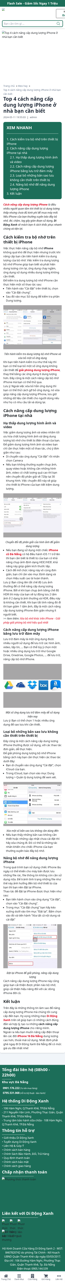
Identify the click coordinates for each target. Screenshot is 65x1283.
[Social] (5, 1222)
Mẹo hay (23, 85)
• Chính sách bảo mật (15, 1162)
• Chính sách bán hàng (16, 1150)
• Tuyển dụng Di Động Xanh (19, 1142)
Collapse (57, 128)
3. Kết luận (14, 193)
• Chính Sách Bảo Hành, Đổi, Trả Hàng (25, 1154)
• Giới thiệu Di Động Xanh (18, 1138)
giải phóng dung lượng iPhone (39, 370)
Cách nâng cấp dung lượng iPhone (25, 204)
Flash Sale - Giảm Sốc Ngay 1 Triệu (32, 3)
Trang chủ (9, 85)
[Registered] (11, 1236)
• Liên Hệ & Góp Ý (13, 1146)
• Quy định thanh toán (16, 1158)
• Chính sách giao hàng (16, 1166)
